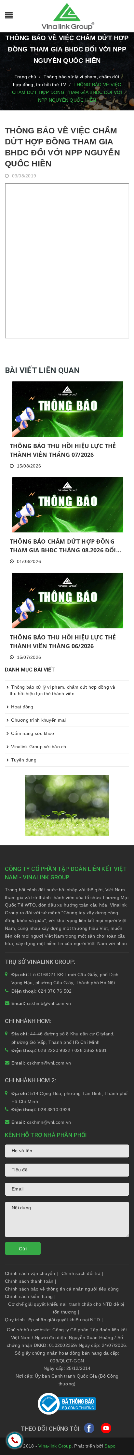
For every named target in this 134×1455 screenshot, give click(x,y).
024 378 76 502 (55, 991)
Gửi (23, 1248)
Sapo (109, 1446)
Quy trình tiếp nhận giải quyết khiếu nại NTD (54, 1319)
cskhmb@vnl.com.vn (49, 1003)
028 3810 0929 (54, 1109)
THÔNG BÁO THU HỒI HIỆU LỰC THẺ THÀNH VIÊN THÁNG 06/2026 (63, 641)
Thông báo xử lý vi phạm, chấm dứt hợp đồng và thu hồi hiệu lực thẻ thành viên (62, 690)
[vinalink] (67, 804)
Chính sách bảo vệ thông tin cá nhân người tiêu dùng (63, 1288)
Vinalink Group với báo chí (39, 746)
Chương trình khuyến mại (38, 720)
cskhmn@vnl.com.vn (49, 1063)
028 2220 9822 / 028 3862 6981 (72, 1050)
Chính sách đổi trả (82, 1273)
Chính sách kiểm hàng (30, 1296)
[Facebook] (89, 1430)
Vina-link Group (55, 1446)
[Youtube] (106, 1430)
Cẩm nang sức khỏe (32, 733)
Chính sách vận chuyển (31, 1273)
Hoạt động (22, 706)
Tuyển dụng (23, 759)
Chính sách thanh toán (31, 1281)
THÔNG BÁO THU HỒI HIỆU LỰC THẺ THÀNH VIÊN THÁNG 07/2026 (63, 450)
